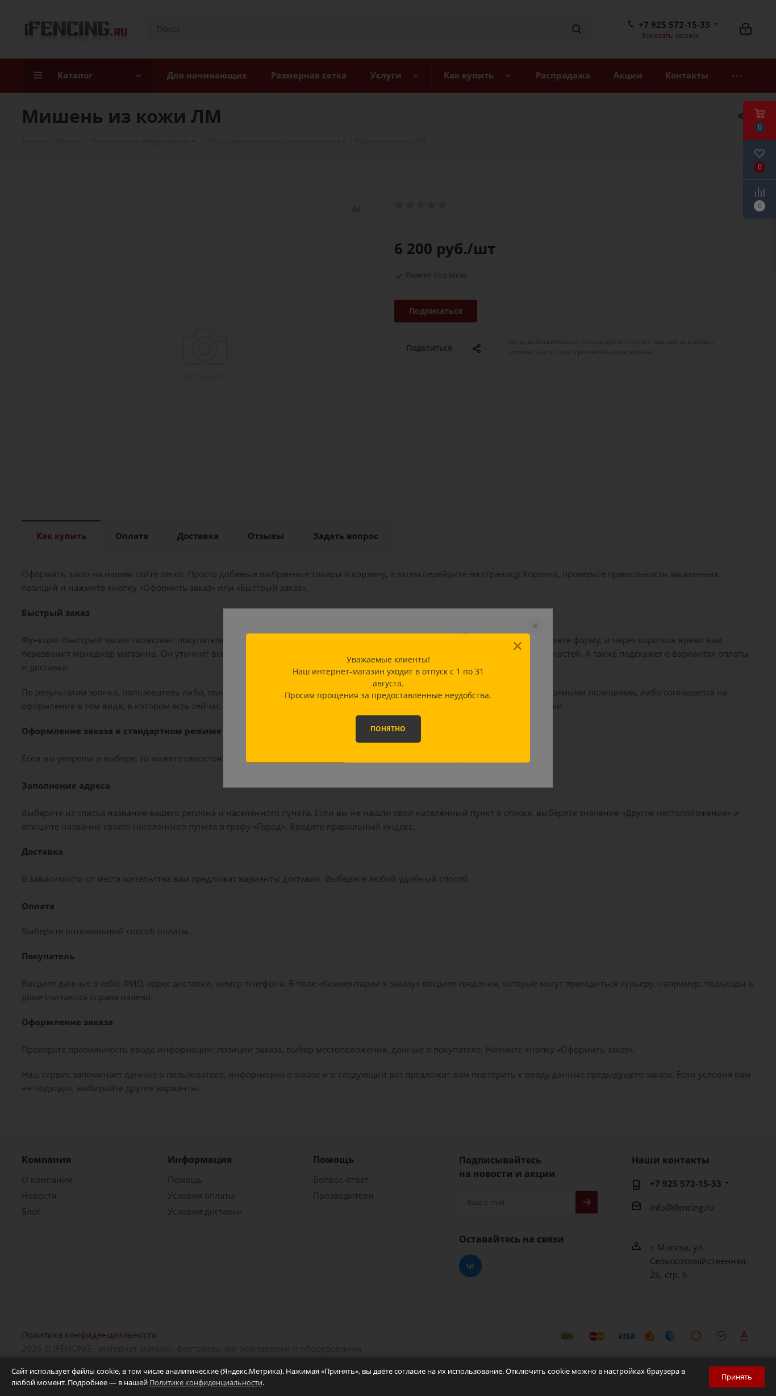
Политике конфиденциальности (205, 1382)
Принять (736, 1377)
